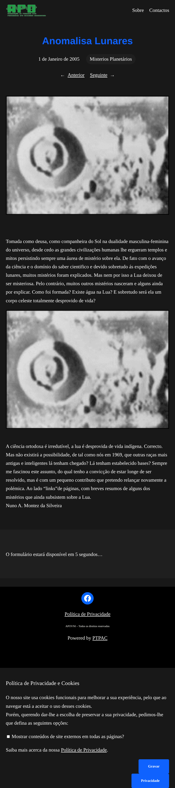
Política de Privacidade (87, 614)
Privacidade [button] (150, 781)
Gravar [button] (154, 766)
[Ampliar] (163, 316)
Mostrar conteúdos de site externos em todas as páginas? (67, 736)
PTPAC (100, 638)
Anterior (76, 75)
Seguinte (98, 75)
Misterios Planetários (111, 59)
